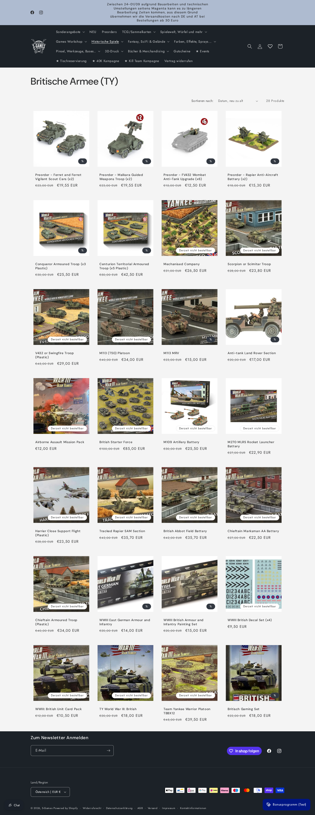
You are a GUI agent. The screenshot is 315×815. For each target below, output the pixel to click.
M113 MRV (171, 353)
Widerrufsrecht (92, 808)
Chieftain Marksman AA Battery (253, 531)
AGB (140, 808)
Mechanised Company (181, 264)
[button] (70, 32)
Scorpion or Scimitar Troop (249, 264)
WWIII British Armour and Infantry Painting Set (183, 622)
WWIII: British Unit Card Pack (58, 709)
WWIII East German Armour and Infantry (124, 622)
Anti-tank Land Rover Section (252, 353)
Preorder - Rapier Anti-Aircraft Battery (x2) (253, 177)
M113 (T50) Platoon (114, 353)
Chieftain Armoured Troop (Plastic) (56, 622)
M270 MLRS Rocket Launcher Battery (251, 444)
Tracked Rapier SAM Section (122, 531)
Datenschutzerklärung (119, 808)
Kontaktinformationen (193, 808)
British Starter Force (115, 442)
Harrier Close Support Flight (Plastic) (58, 533)
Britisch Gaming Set (244, 709)
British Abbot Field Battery (185, 531)
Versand (153, 808)
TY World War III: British (118, 709)
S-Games (47, 808)
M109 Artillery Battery (181, 442)
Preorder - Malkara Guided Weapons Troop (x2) (121, 177)
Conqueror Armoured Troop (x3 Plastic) (60, 266)
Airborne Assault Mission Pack (59, 442)
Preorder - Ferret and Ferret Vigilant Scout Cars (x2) (58, 177)
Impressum (168, 808)
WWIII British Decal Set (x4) (250, 620)
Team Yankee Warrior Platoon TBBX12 (187, 711)
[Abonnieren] (108, 750)
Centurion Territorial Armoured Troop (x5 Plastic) (124, 266)
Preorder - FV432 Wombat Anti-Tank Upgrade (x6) (184, 177)
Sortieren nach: (202, 100)
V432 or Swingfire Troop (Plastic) (54, 355)
